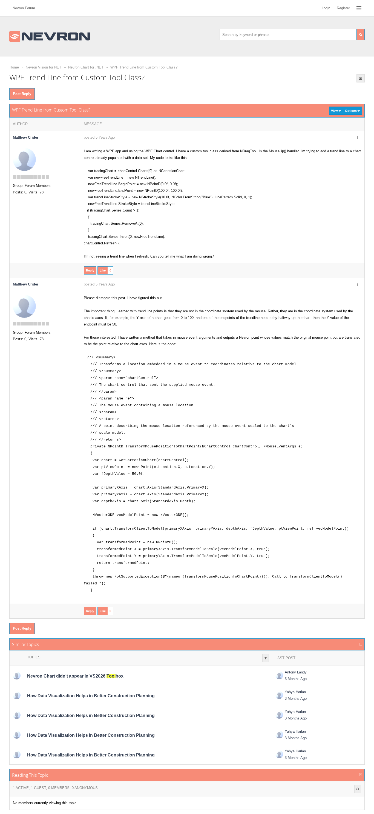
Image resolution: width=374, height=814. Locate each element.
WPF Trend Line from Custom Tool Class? (143, 67)
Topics (34, 657)
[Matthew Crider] (24, 159)
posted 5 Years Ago (99, 137)
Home (14, 67)
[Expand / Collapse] (360, 644)
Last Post (285, 658)
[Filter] (265, 658)
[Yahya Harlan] (279, 695)
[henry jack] (17, 695)
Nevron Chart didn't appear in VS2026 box (75, 676)
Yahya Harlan (295, 692)
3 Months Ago (296, 679)
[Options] (357, 137)
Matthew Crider (25, 137)
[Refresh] (357, 789)
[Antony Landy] (17, 675)
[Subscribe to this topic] (360, 78)
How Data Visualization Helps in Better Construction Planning (91, 695)
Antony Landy (296, 672)
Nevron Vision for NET (43, 67)
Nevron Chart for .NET (85, 67)
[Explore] (359, 8)
